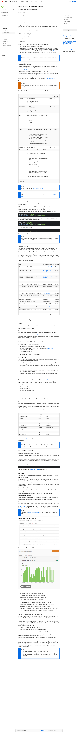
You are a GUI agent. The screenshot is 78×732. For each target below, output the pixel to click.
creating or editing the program (40, 334)
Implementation (28, 14)
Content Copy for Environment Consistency (7, 48)
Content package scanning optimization (70, 30)
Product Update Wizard (5, 53)
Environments (23, 14)
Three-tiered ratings (66, 13)
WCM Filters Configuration (47, 306)
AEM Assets (66, 25)
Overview (3, 19)
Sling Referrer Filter (46, 293)
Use (2, 26)
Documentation (21, 6)
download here (49, 86)
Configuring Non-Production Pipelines (29, 69)
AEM (26, 6)
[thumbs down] (44, 730)
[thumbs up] (42, 730)
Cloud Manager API (5, 39)
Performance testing (67, 21)
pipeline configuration (49, 379)
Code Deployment (5, 30)
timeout (54, 50)
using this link (38, 80)
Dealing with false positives (68, 17)
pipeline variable (50, 348)
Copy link (70, 6)
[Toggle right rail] (63, 4)
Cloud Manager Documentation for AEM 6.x (36, 6)
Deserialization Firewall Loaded (48, 273)
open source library (23, 506)
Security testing (66, 19)
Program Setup (27, 513)
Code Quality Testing (6, 32)
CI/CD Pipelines (5, 28)
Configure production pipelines (33, 512)
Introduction (65, 10)
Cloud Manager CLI (5, 41)
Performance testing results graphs (69, 27)
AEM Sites (65, 23)
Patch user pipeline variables (35, 469)
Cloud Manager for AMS (5, 15)
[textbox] (7, 10)
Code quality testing (66, 15)
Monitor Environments (6, 37)
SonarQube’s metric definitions (37, 188)
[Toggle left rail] (14, 4)
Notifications (4, 43)
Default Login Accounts (47, 279)
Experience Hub (4, 17)
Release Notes (4, 55)
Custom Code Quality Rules (50, 78)
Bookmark (66, 6)
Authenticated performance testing (26, 438)
